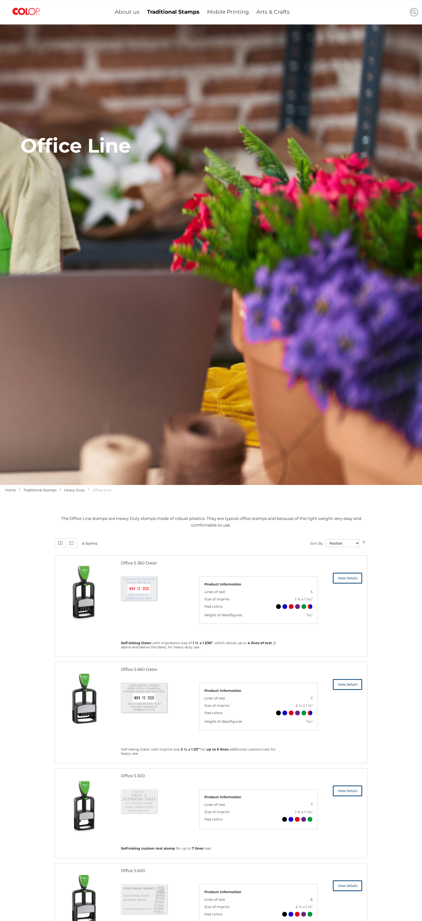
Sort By (316, 543)
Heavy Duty (74, 490)
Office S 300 (133, 775)
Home (10, 490)
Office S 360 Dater (139, 563)
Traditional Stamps (173, 12)
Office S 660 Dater (139, 669)
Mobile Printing (228, 12)
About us (127, 12)
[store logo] (26, 12)
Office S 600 (133, 870)
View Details (348, 578)
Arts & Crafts (273, 12)
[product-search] (413, 12)
